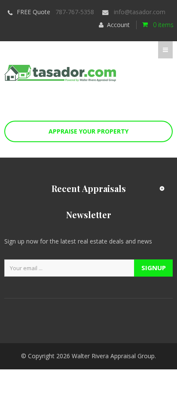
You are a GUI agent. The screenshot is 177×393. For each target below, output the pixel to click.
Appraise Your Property (88, 131)
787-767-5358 (74, 12)
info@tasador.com (139, 12)
